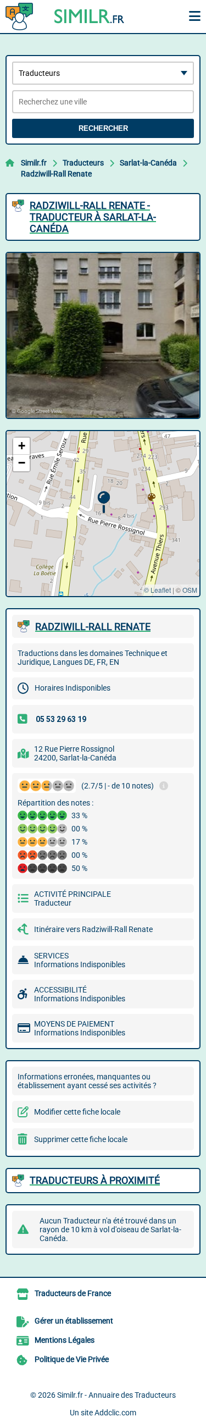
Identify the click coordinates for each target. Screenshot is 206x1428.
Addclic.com (115, 1412)
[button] (103, 502)
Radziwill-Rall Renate (56, 173)
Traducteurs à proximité (95, 1180)
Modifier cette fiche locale (77, 1111)
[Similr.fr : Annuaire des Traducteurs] (74, 16)
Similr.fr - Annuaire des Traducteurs (116, 1395)
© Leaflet (157, 589)
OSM (189, 589)
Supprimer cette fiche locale (80, 1139)
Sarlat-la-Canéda (148, 162)
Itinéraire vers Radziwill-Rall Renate (93, 929)
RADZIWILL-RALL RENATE (93, 626)
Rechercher (103, 128)
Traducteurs (83, 162)
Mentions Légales (64, 1340)
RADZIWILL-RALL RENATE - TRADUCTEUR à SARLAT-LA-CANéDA (93, 217)
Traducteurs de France (73, 1293)
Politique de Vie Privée (72, 1359)
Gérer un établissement (74, 1320)
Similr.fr (34, 162)
